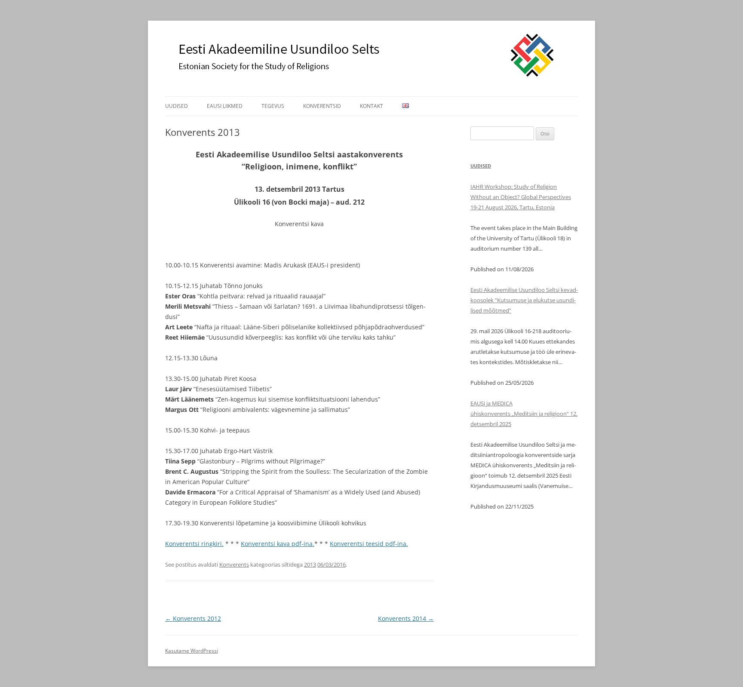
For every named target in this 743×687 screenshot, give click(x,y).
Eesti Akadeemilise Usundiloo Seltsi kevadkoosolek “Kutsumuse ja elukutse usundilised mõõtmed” (524, 300)
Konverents (234, 564)
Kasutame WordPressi (191, 650)
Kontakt (371, 106)
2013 (310, 564)
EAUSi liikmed (225, 106)
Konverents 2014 (406, 618)
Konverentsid (322, 106)
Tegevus (272, 106)
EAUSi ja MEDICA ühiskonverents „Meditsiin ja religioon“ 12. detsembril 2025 (523, 413)
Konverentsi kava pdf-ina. (277, 544)
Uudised (176, 106)
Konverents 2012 (193, 618)
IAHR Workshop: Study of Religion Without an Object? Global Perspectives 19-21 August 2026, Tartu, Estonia (520, 197)
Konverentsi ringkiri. (194, 544)
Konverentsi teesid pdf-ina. (369, 544)
